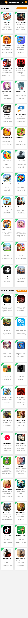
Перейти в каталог (22, 8)
